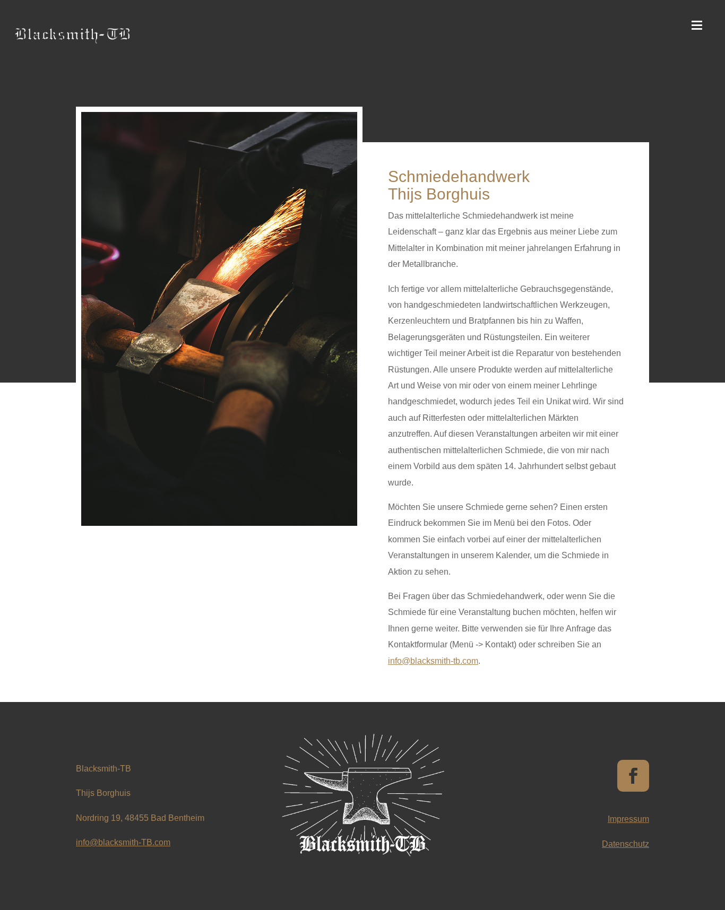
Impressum (628, 819)
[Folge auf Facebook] (633, 776)
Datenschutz (625, 843)
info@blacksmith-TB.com (123, 842)
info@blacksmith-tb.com (433, 660)
